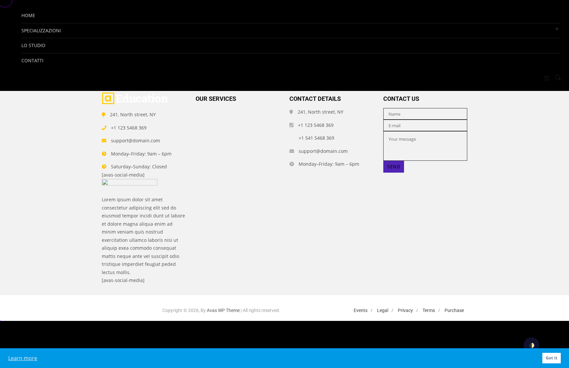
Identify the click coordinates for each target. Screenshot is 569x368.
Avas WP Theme (223, 310)
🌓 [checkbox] (531, 345)
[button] (544, 78)
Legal (382, 310)
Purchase (454, 310)
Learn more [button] (22, 358)
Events (360, 310)
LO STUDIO (33, 45)
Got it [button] (551, 358)
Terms (428, 310)
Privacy (405, 310)
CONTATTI (32, 60)
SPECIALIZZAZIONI (41, 30)
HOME (28, 15)
